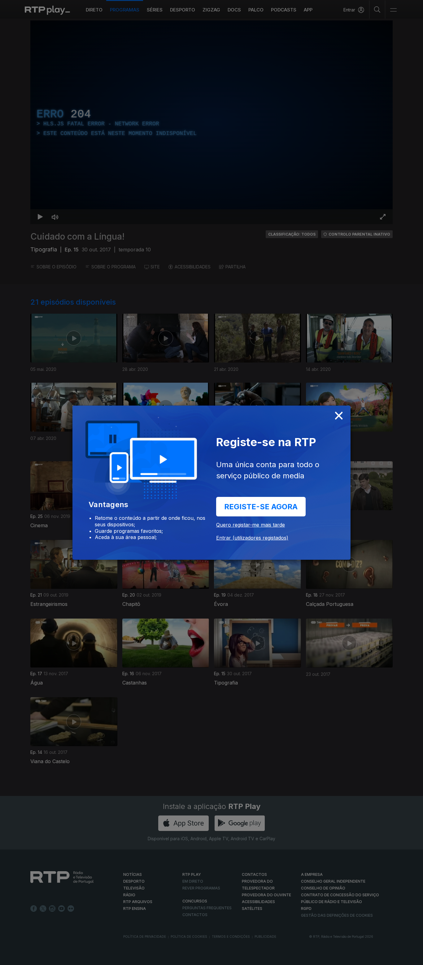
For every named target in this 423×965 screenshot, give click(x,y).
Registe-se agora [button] (261, 506)
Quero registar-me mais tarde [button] (250, 525)
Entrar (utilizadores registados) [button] (252, 538)
